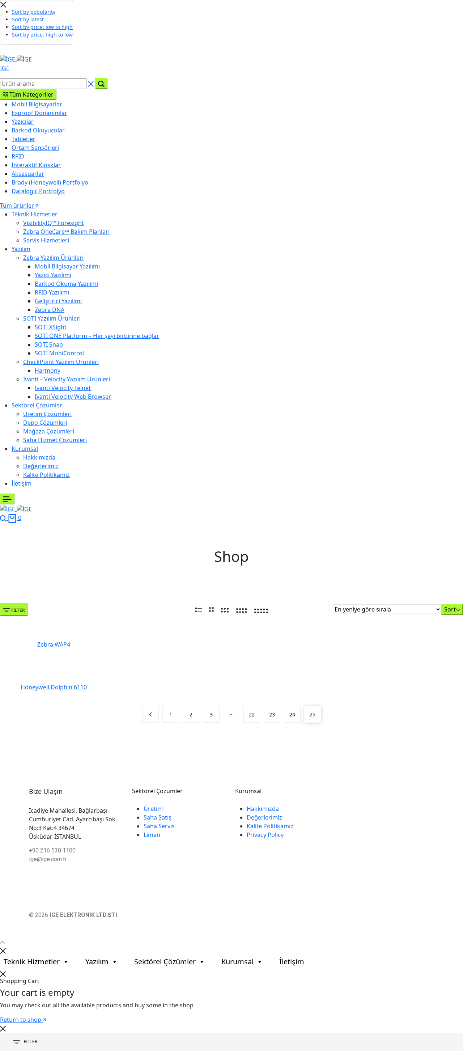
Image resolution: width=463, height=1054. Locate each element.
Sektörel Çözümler (37, 405)
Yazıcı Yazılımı (53, 275)
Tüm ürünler (17, 205)
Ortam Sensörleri (35, 148)
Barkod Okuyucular (38, 130)
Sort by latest (28, 19)
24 (292, 714)
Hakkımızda (39, 457)
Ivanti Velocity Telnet (63, 388)
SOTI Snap (49, 344)
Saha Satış (157, 817)
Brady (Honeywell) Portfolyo (50, 182)
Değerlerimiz (41, 466)
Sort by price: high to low (42, 34)
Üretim (153, 809)
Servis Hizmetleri (46, 240)
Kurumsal (25, 449)
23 (272, 714)
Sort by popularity (33, 11)
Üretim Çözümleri (47, 414)
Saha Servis (159, 826)
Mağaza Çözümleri (48, 431)
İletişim (21, 483)
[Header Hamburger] (7, 499)
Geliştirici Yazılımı (58, 301)
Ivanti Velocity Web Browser (73, 397)
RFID (18, 156)
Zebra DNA (49, 310)
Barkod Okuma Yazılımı (66, 284)
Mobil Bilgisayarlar (37, 104)
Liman (152, 835)
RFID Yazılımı (52, 292)
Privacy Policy (265, 835)
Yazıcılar (23, 122)
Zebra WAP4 (53, 644)
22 (252, 714)
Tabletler (23, 139)
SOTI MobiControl (59, 353)
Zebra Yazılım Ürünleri (53, 258)
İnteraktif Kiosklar (36, 165)
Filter (17, 610)
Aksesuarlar (28, 174)
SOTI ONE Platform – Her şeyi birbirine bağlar (97, 336)
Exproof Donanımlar (39, 113)
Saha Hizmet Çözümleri (55, 440)
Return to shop (21, 1020)
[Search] (4, 518)
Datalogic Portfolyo (38, 191)
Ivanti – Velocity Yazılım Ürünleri (66, 379)
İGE (4, 68)
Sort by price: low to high (42, 27)
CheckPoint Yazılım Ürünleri (61, 362)
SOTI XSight (51, 327)
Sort (450, 609)
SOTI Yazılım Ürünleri (52, 318)
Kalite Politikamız (46, 475)
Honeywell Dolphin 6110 (54, 687)
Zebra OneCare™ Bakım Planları (66, 232)
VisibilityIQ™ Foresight (53, 223)
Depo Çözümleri (45, 423)
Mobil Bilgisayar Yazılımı (67, 266)
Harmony (47, 370)
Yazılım (21, 249)
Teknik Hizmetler (35, 214)
